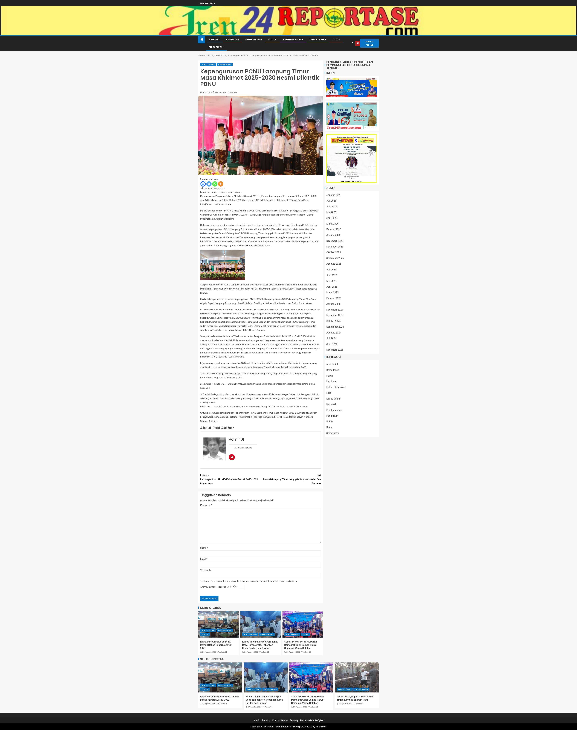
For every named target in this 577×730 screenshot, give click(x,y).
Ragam (305, 634)
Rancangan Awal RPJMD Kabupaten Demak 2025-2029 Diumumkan (229, 479)
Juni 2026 (331, 206)
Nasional (214, 39)
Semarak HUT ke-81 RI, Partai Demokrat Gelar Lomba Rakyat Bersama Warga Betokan (300, 645)
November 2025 (334, 246)
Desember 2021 (334, 349)
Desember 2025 (334, 241)
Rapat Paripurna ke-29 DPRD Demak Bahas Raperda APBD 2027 (216, 645)
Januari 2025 (333, 304)
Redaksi (266, 720)
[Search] (353, 43)
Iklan (328, 392)
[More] (220, 184)
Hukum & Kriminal (293, 39)
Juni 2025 (331, 275)
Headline (331, 381)
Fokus (336, 39)
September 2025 (335, 258)
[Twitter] (209, 184)
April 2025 (331, 286)
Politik (272, 39)
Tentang (294, 720)
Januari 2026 (333, 235)
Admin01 (206, 92)
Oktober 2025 (333, 252)
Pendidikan (232, 39)
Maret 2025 (332, 292)
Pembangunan (253, 39)
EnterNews (306, 726)
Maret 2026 (332, 223)
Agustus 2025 (333, 263)
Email (203, 558)
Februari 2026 (333, 229)
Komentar (206, 505)
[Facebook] (203, 184)
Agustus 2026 (333, 195)
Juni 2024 (331, 344)
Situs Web (205, 570)
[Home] (201, 39)
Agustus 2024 (333, 332)
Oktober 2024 (333, 321)
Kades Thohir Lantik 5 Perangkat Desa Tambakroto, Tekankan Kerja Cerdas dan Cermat (260, 645)
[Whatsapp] (214, 184)
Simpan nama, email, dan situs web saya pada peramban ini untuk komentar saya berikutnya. (250, 580)
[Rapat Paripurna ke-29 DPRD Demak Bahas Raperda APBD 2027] (218, 624)
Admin (256, 720)
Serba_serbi (332, 433)
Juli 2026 (331, 200)
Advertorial (332, 364)
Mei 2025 (331, 281)
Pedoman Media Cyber (312, 720)
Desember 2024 (334, 309)
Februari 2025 (333, 298)
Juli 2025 (331, 269)
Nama (204, 547)
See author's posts (243, 447)
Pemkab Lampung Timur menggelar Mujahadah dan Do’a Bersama (292, 479)
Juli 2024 (331, 338)
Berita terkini (208, 64)
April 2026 (331, 218)
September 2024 (335, 326)
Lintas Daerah (318, 39)
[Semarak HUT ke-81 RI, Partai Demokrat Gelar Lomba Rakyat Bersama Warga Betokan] (302, 624)
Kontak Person (280, 720)
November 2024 (334, 315)
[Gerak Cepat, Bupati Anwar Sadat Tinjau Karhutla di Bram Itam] (357, 677)
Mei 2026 (331, 212)
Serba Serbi (215, 47)
